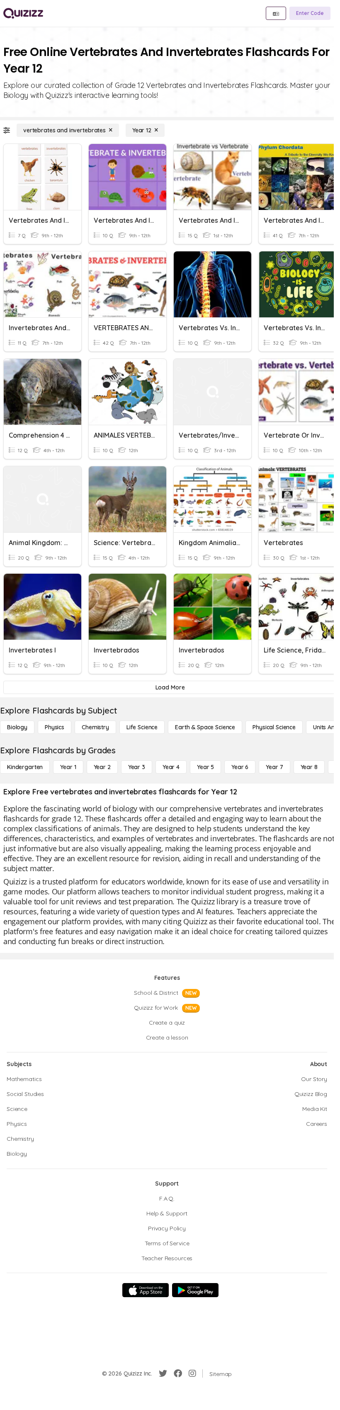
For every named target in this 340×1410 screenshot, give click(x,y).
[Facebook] (178, 1373)
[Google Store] (195, 1290)
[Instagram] (192, 1373)
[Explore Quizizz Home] (23, 13)
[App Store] (145, 1290)
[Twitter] (163, 1373)
